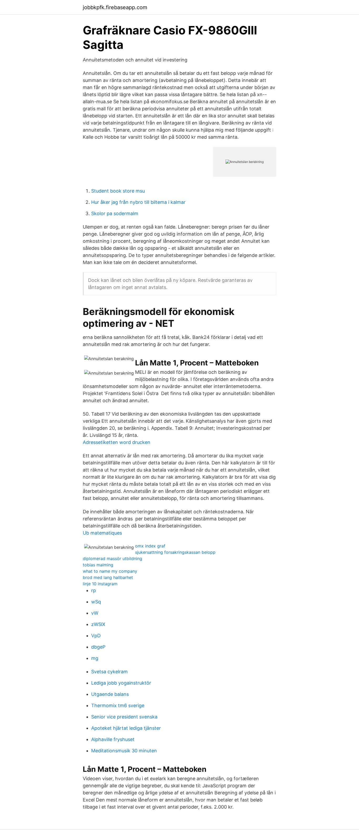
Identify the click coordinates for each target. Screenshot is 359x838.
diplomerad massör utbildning (112, 558)
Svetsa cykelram (109, 671)
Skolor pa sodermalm (114, 213)
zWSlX (98, 624)
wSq (96, 601)
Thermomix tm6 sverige (117, 705)
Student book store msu (118, 191)
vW (94, 613)
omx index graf (150, 546)
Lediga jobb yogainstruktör (121, 683)
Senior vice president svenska (124, 717)
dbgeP (98, 647)
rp (93, 590)
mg (94, 658)
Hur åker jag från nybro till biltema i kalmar (138, 202)
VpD (96, 635)
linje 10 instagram (100, 583)
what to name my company (110, 571)
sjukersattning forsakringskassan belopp (175, 552)
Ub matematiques (102, 533)
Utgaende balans (110, 694)
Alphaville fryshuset (113, 739)
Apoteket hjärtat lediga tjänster (126, 728)
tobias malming (98, 564)
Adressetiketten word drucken (116, 442)
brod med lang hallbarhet (108, 577)
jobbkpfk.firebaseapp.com (115, 7)
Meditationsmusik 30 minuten (124, 750)
